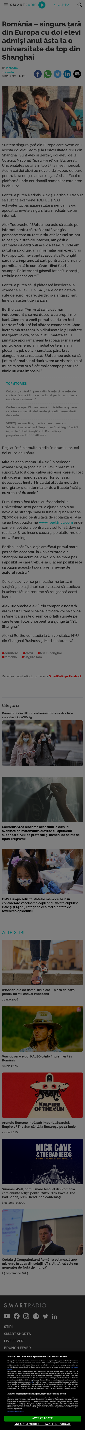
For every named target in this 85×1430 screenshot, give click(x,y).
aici (31, 1382)
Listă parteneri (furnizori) (16, 1411)
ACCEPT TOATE (42, 1418)
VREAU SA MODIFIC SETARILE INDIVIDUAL (42, 1424)
